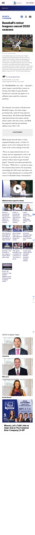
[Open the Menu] (3, 2)
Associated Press (14, 77)
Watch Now (29, 2)
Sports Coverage (6, 17)
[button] (7, 213)
